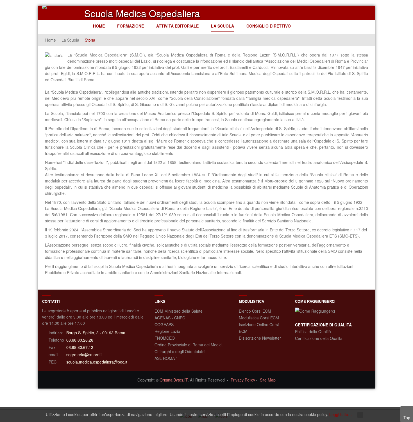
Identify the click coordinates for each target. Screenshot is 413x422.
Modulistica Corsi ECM (259, 318)
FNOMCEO (165, 338)
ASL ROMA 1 (166, 358)
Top (406, 417)
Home (50, 40)
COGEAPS (164, 324)
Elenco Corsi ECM (255, 311)
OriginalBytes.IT (174, 380)
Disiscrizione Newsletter (260, 338)
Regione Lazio (167, 331)
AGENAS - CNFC (170, 318)
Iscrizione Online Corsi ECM (259, 328)
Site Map (268, 380)
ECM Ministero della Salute (179, 311)
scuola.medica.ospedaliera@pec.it (96, 362)
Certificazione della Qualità (318, 338)
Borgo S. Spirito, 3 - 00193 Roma (95, 332)
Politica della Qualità (313, 331)
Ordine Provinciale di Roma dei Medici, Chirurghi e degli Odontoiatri (189, 348)
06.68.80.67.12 (79, 347)
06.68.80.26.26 (79, 340)
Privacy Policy (243, 380)
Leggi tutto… (340, 414)
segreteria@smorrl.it (84, 354)
